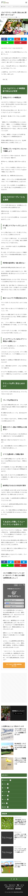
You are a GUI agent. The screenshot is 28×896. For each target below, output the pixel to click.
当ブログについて (9, 887)
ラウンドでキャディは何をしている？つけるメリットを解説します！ (20, 850)
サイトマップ (19, 887)
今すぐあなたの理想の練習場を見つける (14, 665)
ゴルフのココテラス (18, 892)
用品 (5, 803)
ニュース (6, 791)
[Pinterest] (20, 42)
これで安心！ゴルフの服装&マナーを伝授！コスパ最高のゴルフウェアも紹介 (21, 837)
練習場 (5, 807)
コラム (5, 784)
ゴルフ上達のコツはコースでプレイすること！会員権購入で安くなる (20, 731)
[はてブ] (24, 39)
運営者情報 (18, 888)
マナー (5, 795)
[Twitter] (11, 39)
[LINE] (7, 42)
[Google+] (17, 39)
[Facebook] (4, 39)
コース (9, 6)
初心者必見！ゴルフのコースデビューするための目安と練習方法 (20, 746)
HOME (3, 6)
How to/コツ (7, 780)
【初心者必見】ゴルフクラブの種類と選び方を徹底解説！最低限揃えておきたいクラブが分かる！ (20, 822)
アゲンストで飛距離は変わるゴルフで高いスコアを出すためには (20, 761)
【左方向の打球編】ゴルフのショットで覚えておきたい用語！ (20, 865)
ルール (5, 799)
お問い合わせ (10, 888)
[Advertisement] (14, 687)
